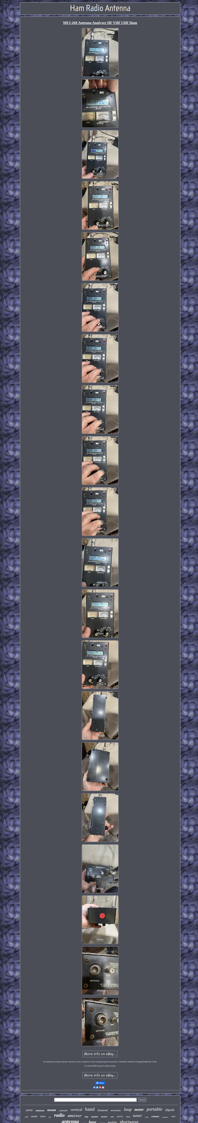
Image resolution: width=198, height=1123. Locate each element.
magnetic (165, 1117)
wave (112, 1117)
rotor (43, 1116)
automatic (116, 1110)
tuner (137, 1115)
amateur (75, 1116)
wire (173, 1116)
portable (154, 1109)
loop (128, 1109)
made (34, 1116)
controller (63, 1110)
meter (139, 1109)
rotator (155, 1116)
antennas (40, 1110)
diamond (103, 1110)
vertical (76, 1110)
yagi (26, 1117)
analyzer (94, 1117)
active (120, 1116)
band (90, 1109)
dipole (170, 1110)
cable (146, 1117)
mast (49, 1117)
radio (59, 1115)
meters (104, 1116)
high (86, 1117)
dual (128, 1116)
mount (51, 1110)
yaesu (29, 1110)
